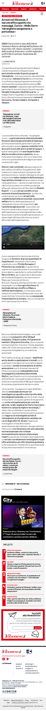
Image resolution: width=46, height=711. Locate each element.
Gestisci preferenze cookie (20, 702)
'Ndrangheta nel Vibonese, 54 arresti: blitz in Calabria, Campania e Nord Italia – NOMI (12, 317)
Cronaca (13, 12)
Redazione (6, 700)
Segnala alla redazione (17, 700)
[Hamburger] (3, 3)
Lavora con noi (33, 702)
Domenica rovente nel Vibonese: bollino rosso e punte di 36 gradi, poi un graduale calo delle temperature (24, 589)
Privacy (27, 700)
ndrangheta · (10, 484)
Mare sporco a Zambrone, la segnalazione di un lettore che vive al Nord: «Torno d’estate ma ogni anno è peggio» (23, 577)
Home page (5, 12)
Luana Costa (9, 61)
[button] (41, 13)
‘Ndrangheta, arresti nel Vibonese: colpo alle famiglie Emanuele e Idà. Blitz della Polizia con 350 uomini (12, 118)
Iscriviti (38, 628)
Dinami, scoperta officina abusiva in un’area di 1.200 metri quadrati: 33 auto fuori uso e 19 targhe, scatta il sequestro (24, 566)
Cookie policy (34, 700)
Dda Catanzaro (23, 484)
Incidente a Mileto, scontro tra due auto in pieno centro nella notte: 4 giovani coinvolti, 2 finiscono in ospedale (24, 554)
